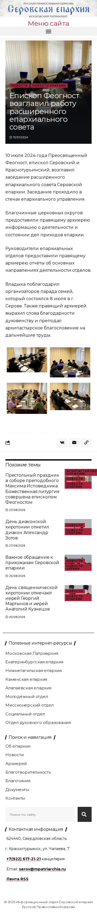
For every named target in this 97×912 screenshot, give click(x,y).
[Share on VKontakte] (62, 442)
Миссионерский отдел (29, 705)
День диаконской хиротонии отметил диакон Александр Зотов (27, 529)
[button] (48, 31)
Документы (17, 789)
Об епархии (17, 746)
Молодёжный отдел (26, 696)
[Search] (85, 814)
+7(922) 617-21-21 (23, 858)
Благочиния (17, 780)
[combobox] (40, 814)
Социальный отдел (25, 713)
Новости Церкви (75, 567)
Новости (19, 85)
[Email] (74, 442)
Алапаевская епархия (28, 687)
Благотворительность (28, 772)
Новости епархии (49, 85)
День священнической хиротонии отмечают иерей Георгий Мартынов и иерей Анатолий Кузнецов (31, 598)
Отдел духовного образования (38, 722)
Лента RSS (17, 879)
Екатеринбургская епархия (34, 661)
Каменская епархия (26, 679)
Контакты (15, 798)
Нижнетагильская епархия (33, 670)
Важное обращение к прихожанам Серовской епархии (32, 563)
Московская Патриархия (31, 653)
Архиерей (16, 763)
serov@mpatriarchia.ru (42, 869)
